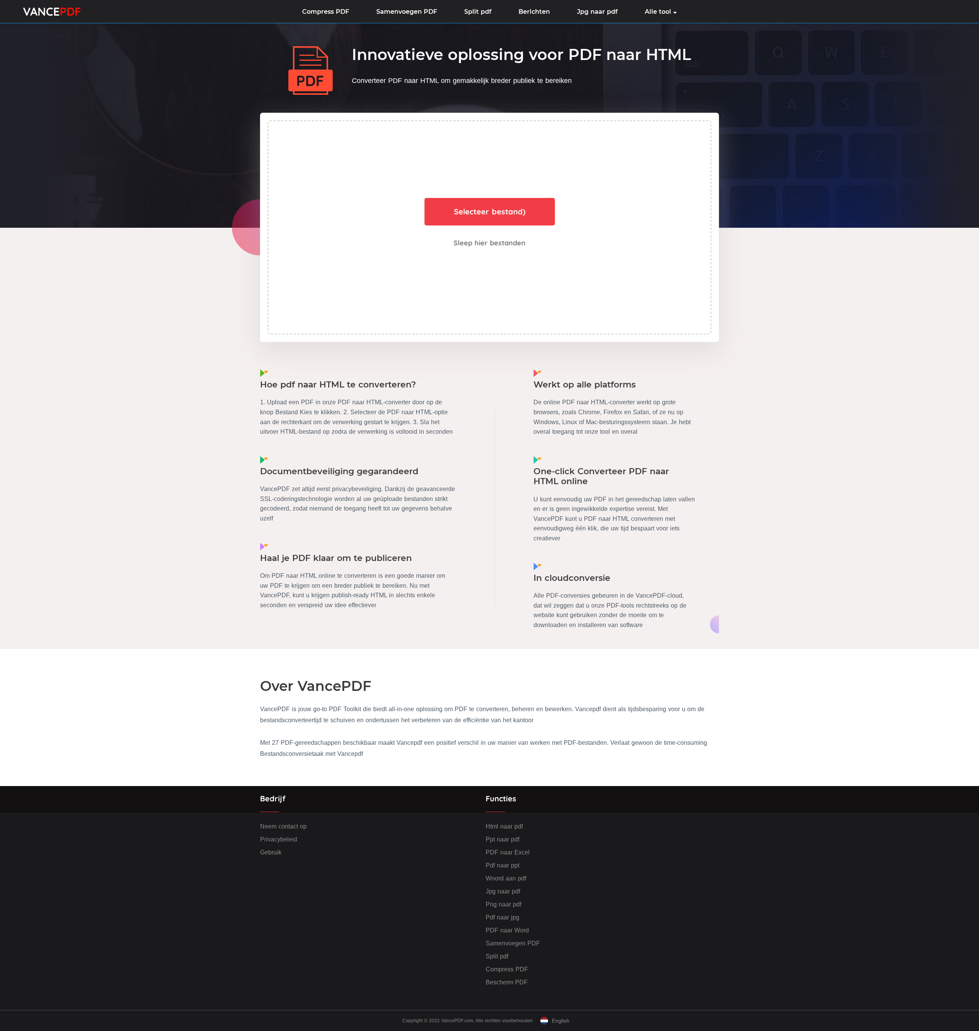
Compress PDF (325, 11)
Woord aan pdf (506, 878)
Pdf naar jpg (502, 917)
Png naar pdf (503, 904)
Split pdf (477, 11)
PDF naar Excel (508, 852)
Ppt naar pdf (502, 839)
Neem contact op (283, 826)
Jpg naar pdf (597, 11)
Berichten (534, 11)
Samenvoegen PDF (406, 11)
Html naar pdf (504, 826)
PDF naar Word (507, 930)
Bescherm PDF (507, 982)
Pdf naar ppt (502, 865)
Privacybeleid (278, 839)
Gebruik (270, 852)
